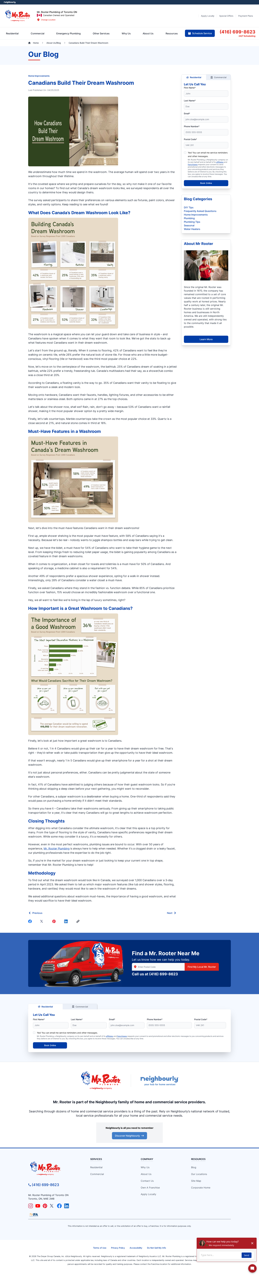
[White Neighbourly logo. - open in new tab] (10, 2)
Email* (187, 113)
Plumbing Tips (192, 221)
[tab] (68, 33)
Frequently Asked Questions (200, 211)
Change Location (48, 20)
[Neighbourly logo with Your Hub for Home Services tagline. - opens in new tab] (159, 1081)
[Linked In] (66, 921)
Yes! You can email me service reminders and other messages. (67, 1032)
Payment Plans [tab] (245, 16)
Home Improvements (39, 76)
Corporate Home (200, 1187)
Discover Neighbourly (127, 1135)
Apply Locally (148, 1194)
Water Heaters (192, 229)
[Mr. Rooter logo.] (18, 16)
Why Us (145, 1167)
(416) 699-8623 (163, 974)
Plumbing (189, 218)
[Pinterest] (54, 921)
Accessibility (136, 1248)
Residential (195, 77)
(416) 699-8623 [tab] (237, 31)
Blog (193, 1167)
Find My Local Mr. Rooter (202, 966)
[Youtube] (37, 1205)
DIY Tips (189, 207)
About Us (146, 1174)
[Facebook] (30, 921)
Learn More (206, 339)
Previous (37, 912)
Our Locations (199, 1174)
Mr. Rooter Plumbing (57, 848)
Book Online (206, 183)
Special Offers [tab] (226, 16)
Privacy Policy (118, 1248)
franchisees (193, 164)
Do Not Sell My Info (156, 1248)
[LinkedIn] (66, 1205)
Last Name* (190, 100)
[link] (78, 921)
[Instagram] (30, 1205)
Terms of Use (99, 1248)
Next (169, 912)
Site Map (196, 1180)
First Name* (190, 87)
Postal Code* (190, 139)
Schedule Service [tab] (202, 33)
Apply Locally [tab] (207, 16)
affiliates (219, 162)
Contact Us (147, 1180)
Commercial (220, 77)
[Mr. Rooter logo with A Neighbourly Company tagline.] (54, 1168)
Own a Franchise (150, 1187)
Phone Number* (191, 126)
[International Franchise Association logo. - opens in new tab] (33, 1215)
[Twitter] (42, 921)
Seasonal (189, 225)
